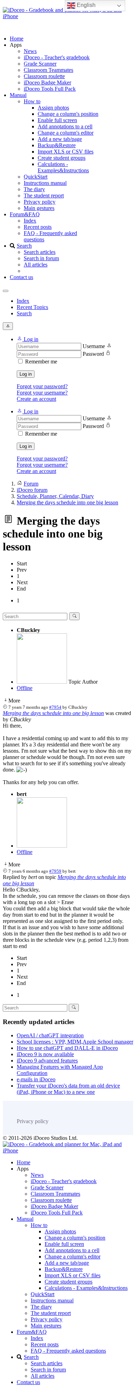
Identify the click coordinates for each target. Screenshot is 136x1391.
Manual (18, 95)
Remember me (41, 361)
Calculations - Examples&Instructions (63, 167)
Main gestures (39, 208)
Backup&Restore (57, 145)
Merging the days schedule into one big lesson (53, 713)
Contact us (21, 277)
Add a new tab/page (60, 139)
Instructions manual (45, 183)
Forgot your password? (42, 386)
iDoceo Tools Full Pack (50, 89)
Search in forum (41, 258)
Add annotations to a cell (65, 126)
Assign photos (53, 108)
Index (30, 221)
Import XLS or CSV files (65, 152)
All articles (35, 265)
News (30, 51)
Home (16, 39)
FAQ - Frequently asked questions (68, 1351)
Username (94, 346)
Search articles (39, 252)
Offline (24, 688)
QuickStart (35, 177)
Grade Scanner (40, 64)
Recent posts (38, 227)
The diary (34, 189)
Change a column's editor (65, 133)
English (85, 5)
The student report (44, 195)
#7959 (55, 871)
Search (24, 246)
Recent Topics (32, 307)
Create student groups (61, 158)
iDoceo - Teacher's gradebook (57, 57)
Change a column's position (68, 114)
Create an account (36, 399)
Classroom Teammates (48, 70)
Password (93, 354)
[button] (27, 339)
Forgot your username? (42, 393)
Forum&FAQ (25, 214)
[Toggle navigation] (5, 291)
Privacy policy (39, 202)
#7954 (55, 707)
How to (32, 101)
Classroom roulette (44, 76)
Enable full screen (57, 120)
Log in (26, 374)
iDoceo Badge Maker (47, 82)
